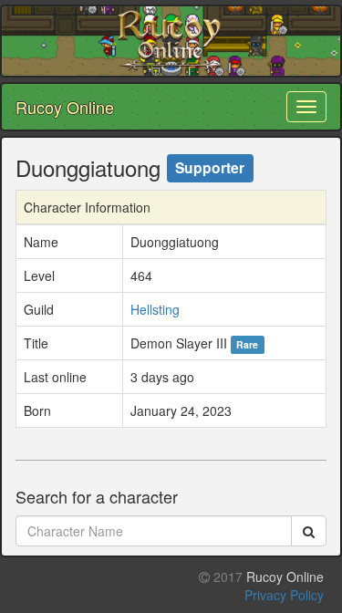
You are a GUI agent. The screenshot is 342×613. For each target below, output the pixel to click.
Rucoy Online (65, 107)
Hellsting (155, 309)
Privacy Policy (284, 595)
